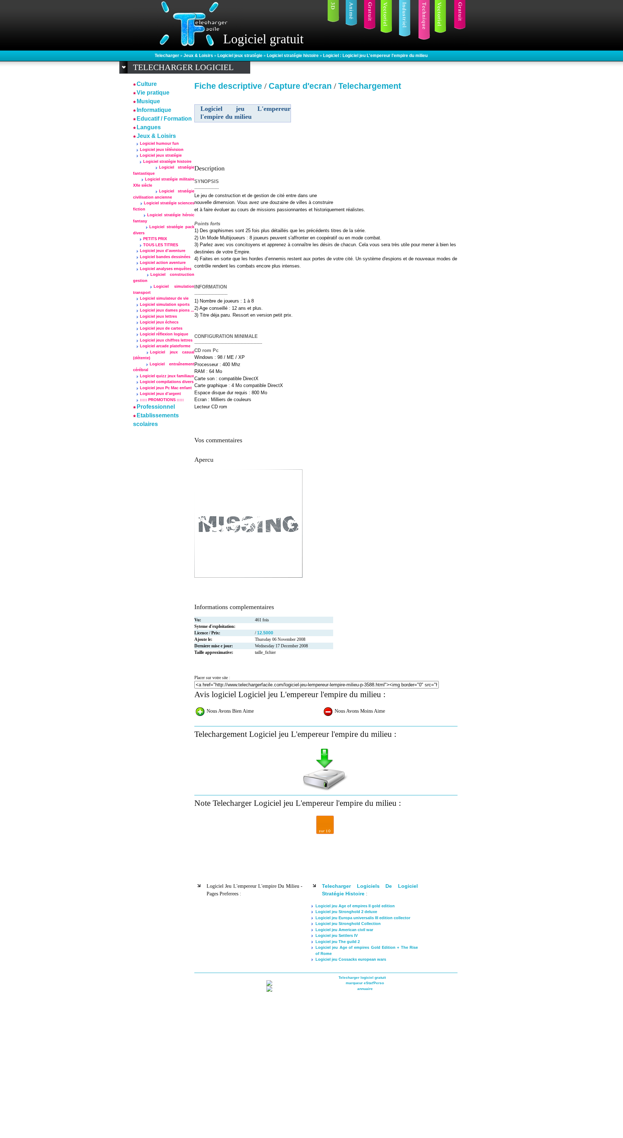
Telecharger (167, 55)
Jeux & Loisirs (199, 55)
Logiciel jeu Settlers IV (336, 935)
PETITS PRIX (155, 238)
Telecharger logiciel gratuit (362, 978)
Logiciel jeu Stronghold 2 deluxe (346, 911)
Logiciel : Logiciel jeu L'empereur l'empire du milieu (375, 55)
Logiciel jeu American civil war (344, 930)
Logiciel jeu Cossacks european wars (350, 959)
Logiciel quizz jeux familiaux (167, 376)
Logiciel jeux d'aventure (162, 250)
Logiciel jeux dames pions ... (167, 310)
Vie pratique (153, 93)
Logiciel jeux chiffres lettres (166, 340)
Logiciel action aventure (163, 262)
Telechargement (369, 86)
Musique (148, 101)
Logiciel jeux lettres (158, 316)
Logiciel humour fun (159, 143)
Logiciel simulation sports (165, 304)
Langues (149, 127)
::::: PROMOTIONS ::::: (162, 400)
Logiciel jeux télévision (162, 149)
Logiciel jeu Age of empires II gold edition (355, 906)
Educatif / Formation (164, 119)
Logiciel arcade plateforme (165, 346)
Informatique (154, 110)
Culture (147, 84)
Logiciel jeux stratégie (240, 55)
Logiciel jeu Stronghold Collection (348, 923)
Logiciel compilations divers (167, 381)
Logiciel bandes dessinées (165, 257)
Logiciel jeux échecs (159, 322)
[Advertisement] (395, 144)
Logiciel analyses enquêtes (165, 268)
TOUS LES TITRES (160, 245)
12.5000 (265, 632)
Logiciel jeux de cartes (161, 328)
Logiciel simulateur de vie (164, 298)
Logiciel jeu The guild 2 (337, 941)
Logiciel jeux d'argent (160, 393)
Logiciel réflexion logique (164, 334)
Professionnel (156, 407)
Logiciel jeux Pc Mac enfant (166, 388)
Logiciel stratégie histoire (293, 55)
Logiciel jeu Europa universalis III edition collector (362, 918)
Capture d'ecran (301, 86)
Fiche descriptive (228, 86)
